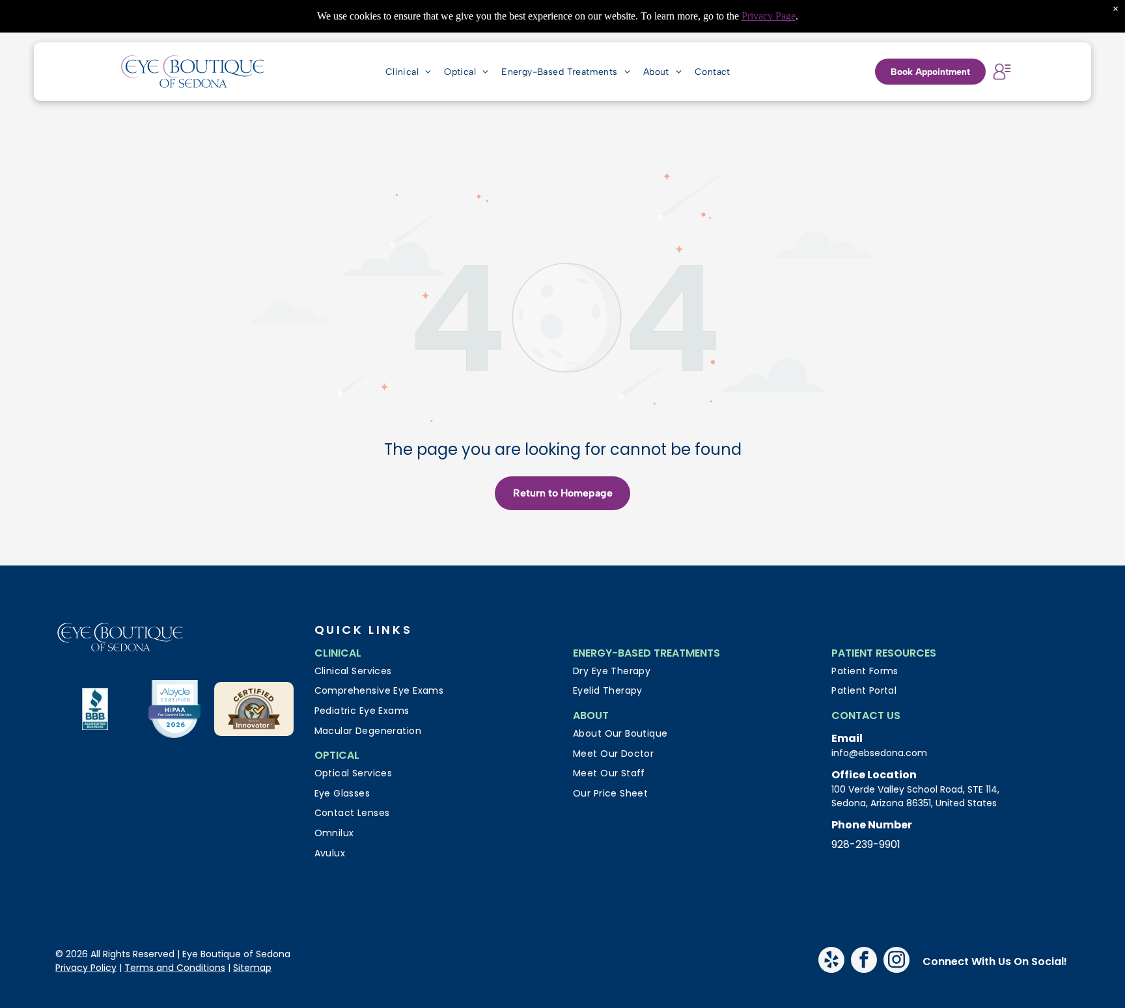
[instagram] (896, 961)
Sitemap (252, 967)
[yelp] (831, 961)
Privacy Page (769, 15)
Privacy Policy (86, 967)
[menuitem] (408, 71)
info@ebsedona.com (879, 752)
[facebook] (864, 961)
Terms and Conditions (174, 967)
